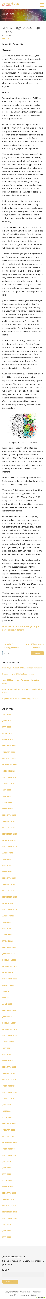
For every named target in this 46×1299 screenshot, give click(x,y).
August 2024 (8, 853)
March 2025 (7, 808)
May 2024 (6, 865)
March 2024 (7, 871)
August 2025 (8, 783)
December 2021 (9, 1023)
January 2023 (8, 953)
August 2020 (8, 1098)
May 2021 (6, 1054)
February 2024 (9, 878)
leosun (5, 38)
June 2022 (6, 991)
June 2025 (6, 796)
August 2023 (8, 916)
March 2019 (7, 1186)
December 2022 (9, 960)
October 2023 (8, 903)
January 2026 (8, 752)
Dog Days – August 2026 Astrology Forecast (22, 668)
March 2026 (7, 739)
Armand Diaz (10, 3)
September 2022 (9, 979)
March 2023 (7, 941)
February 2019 (9, 1193)
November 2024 (9, 834)
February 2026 (9, 746)
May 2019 (6, 1174)
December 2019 (9, 1136)
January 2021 (8, 1073)
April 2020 (7, 1117)
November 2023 (9, 897)
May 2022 (6, 997)
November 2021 (9, 1029)
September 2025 (9, 777)
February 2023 (9, 947)
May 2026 (6, 727)
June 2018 (6, 1230)
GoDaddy (32, 1295)
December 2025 (9, 758)
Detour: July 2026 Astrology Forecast (19, 674)
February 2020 (9, 1123)
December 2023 (9, 890)
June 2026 (6, 720)
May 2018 (6, 1237)
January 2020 (8, 1130)
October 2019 (8, 1149)
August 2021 (8, 1042)
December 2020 (9, 1079)
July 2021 (6, 1048)
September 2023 (9, 909)
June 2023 (6, 922)
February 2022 (9, 1010)
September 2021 (9, 1035)
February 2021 (9, 1067)
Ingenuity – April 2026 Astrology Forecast (20, 698)
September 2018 (9, 1218)
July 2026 (6, 714)
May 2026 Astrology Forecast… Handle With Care (22, 691)
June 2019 (6, 1167)
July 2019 (6, 1161)
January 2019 (8, 1199)
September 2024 (9, 846)
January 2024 (8, 884)
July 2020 (6, 1105)
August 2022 (8, 985)
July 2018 (6, 1224)
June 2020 (6, 1111)
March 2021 (7, 1060)
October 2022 (8, 972)
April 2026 (7, 733)
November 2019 (9, 1142)
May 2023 (6, 928)
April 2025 (7, 802)
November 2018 (9, 1212)
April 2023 (7, 934)
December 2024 (9, 827)
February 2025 (9, 815)
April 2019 (7, 1180)
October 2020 (8, 1086)
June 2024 (6, 859)
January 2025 (8, 821)
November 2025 (9, 764)
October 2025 (8, 771)
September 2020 (9, 1092)
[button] (42, 5)
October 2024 (8, 840)
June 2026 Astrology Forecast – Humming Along (20, 681)
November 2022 (9, 966)
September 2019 (9, 1155)
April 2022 (7, 1004)
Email (5, 1270)
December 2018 (9, 1205)
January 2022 (8, 1016)
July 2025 (6, 790)
